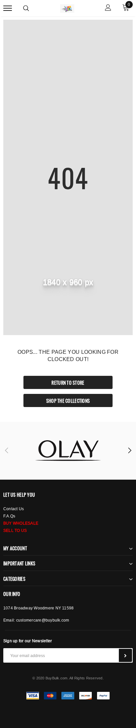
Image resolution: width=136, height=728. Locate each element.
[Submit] (125, 655)
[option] (68, 450)
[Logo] (67, 7)
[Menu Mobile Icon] (7, 8)
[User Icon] (108, 8)
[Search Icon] (26, 8)
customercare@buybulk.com (42, 620)
